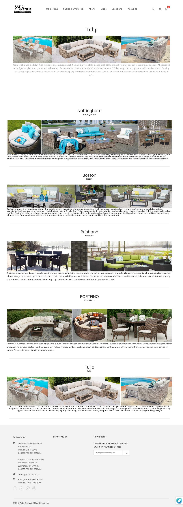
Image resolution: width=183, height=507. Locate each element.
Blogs (104, 8)
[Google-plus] (21, 488)
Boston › (89, 179)
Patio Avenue (19, 437)
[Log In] (160, 9)
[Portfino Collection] (89, 325)
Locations (117, 8)
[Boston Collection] (89, 196)
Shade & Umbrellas (73, 8)
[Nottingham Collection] (89, 136)
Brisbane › (89, 235)
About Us (132, 8)
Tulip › (89, 371)
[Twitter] (28, 488)
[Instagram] (34, 488)
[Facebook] (15, 488)
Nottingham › (89, 114)
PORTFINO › (89, 300)
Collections (52, 8)
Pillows (92, 8)
